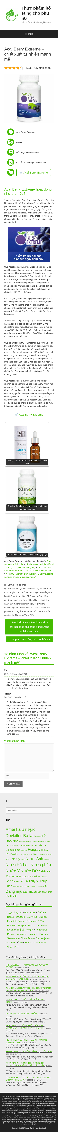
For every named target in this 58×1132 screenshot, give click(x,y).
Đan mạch (30, 891)
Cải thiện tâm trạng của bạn (18, 845)
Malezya (49, 854)
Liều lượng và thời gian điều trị (39, 564)
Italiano (11, 929)
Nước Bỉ (46, 859)
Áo (46, 886)
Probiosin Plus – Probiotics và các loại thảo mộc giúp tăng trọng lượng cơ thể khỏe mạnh (29, 627)
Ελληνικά (32, 917)
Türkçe (28, 942)
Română (33, 934)
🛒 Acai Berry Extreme (33, 172)
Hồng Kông (10, 854)
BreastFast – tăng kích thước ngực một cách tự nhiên (27, 977)
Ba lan (35, 588)
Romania (12, 876)
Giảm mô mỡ (14, 604)
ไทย (20, 942)
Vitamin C (33, 886)
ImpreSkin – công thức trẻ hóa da (31, 639)
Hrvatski (11, 925)
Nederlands (41, 929)
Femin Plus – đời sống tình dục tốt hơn (29, 1051)
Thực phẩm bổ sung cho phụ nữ (36, 13)
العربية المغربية (14, 912)
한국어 (29, 929)
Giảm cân (42, 845)
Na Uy (16, 859)
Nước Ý (13, 611)
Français (31, 921)
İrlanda (13, 896)
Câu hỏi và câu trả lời (41, 570)
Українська (40, 942)
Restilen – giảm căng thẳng (22, 1013)
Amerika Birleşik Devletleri (20, 588)
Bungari (38, 836)
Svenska (11, 942)
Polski (10, 934)
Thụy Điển (29, 615)
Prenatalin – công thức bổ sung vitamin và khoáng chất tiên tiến (25, 1026)
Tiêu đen (16, 886)
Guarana (24, 850)
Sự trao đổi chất (33, 611)
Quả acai (21, 611)
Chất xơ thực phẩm (17, 596)
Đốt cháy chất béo (25, 600)
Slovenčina (13, 938)
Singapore (24, 876)
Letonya (11, 607)
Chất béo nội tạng (29, 592)
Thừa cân (19, 615)
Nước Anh (28, 607)
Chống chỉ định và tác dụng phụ (20, 567)
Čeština (42, 912)
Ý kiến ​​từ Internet (14, 574)
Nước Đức (39, 607)
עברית (41, 921)
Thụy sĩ (34, 881)
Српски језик (43, 938)
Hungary (34, 849)
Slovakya (35, 876)
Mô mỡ (19, 607)
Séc (8, 881)
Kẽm (35, 854)
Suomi (21, 921)
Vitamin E (41, 886)
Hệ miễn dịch (27, 604)
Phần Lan (46, 871)
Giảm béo (12, 585)
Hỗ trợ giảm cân (23, 854)
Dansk (10, 917)
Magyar (22, 925)
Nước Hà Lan (18, 865)
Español (11, 921)
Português (21, 934)
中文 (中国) (13, 947)
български (30, 912)
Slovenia (44, 877)
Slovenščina (27, 938)
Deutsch (20, 917)
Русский (44, 934)
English (43, 917)
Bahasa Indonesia (37, 925)
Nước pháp (40, 864)
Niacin (23, 859)
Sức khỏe (21, 585)
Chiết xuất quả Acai (35, 596)
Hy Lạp (44, 850)
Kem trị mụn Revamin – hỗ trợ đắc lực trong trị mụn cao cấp (28, 989)
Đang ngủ (11, 600)
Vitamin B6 (24, 886)
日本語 (20, 929)
